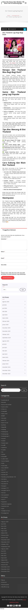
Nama (3, 251)
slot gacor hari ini (6, 490)
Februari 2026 (5, 321)
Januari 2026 (5, 324)
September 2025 (6, 337)
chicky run (4, 409)
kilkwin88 (4, 427)
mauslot (4, 438)
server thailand (5, 461)
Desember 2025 (6, 327)
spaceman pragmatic (7, 504)
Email (3, 258)
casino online (5, 407)
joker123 (4, 420)
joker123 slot (5, 422)
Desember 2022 (6, 373)
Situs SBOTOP (5, 467)
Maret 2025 (5, 357)
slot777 (3, 499)
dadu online (4, 413)
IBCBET (3, 415)
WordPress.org (5, 586)
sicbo (3, 463)
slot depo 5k (5, 483)
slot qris (4, 492)
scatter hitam (5, 458)
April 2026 (4, 314)
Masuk (3, 580)
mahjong (4, 429)
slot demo (4, 479)
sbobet (3, 454)
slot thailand (5, 497)
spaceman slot (5, 506)
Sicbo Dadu (4, 465)
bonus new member (6, 404)
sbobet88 (4, 456)
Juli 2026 (4, 305)
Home (8, 15)
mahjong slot (5, 431)
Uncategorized (15, 15)
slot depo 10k (5, 481)
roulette (4, 449)
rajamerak (4, 447)
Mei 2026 (4, 311)
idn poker (4, 418)
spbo (3, 508)
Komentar (4, 239)
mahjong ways (5, 434)
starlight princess (6, 510)
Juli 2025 (4, 344)
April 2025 (4, 354)
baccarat (4, 402)
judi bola (4, 425)
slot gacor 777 (5, 488)
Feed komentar (5, 584)
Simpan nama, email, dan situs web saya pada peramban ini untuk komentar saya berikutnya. (13, 273)
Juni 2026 (4, 308)
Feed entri (4, 582)
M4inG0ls (5, 29)
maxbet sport (5, 443)
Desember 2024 (6, 367)
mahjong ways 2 (5, 436)
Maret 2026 (5, 318)
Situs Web (3, 264)
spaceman (4, 501)
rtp (2, 452)
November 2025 (6, 331)
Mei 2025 (4, 350)
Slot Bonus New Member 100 (9, 477)
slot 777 (4, 470)
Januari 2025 (5, 364)
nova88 (3, 445)
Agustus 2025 (5, 341)
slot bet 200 (5, 474)
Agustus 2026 (5, 301)
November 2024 (6, 370)
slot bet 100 (5, 472)
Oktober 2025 (5, 334)
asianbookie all (5, 400)
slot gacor (4, 486)
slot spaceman (5, 495)
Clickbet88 (4, 411)
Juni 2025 (4, 347)
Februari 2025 (5, 360)
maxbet (3, 440)
